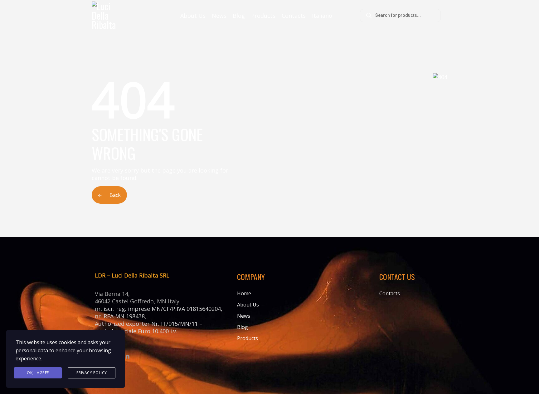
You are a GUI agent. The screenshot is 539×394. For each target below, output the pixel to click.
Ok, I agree (38, 372)
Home (244, 293)
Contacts (294, 15)
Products (263, 15)
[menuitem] (322, 15)
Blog (239, 15)
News (219, 15)
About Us (193, 15)
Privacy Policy (91, 372)
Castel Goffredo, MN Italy (145, 301)
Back (114, 195)
